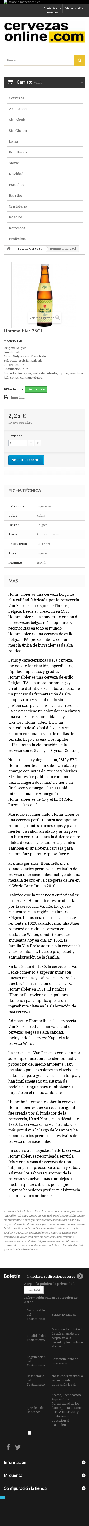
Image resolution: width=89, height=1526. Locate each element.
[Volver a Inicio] (8, 249)
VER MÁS (34, 1289)
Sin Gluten (18, 130)
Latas (14, 141)
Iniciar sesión (74, 8)
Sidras (14, 163)
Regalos (16, 217)
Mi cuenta (13, 1475)
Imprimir (18, 397)
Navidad (16, 174)
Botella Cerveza (30, 248)
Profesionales (20, 239)
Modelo (10, 341)
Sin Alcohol (19, 120)
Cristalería (18, 206)
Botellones (18, 152)
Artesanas (18, 109)
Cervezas (16, 98)
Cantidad (15, 436)
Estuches (16, 185)
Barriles (16, 195)
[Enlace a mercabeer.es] (44, 2)
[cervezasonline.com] (44, 32)
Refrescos (17, 228)
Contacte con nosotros (52, 10)
